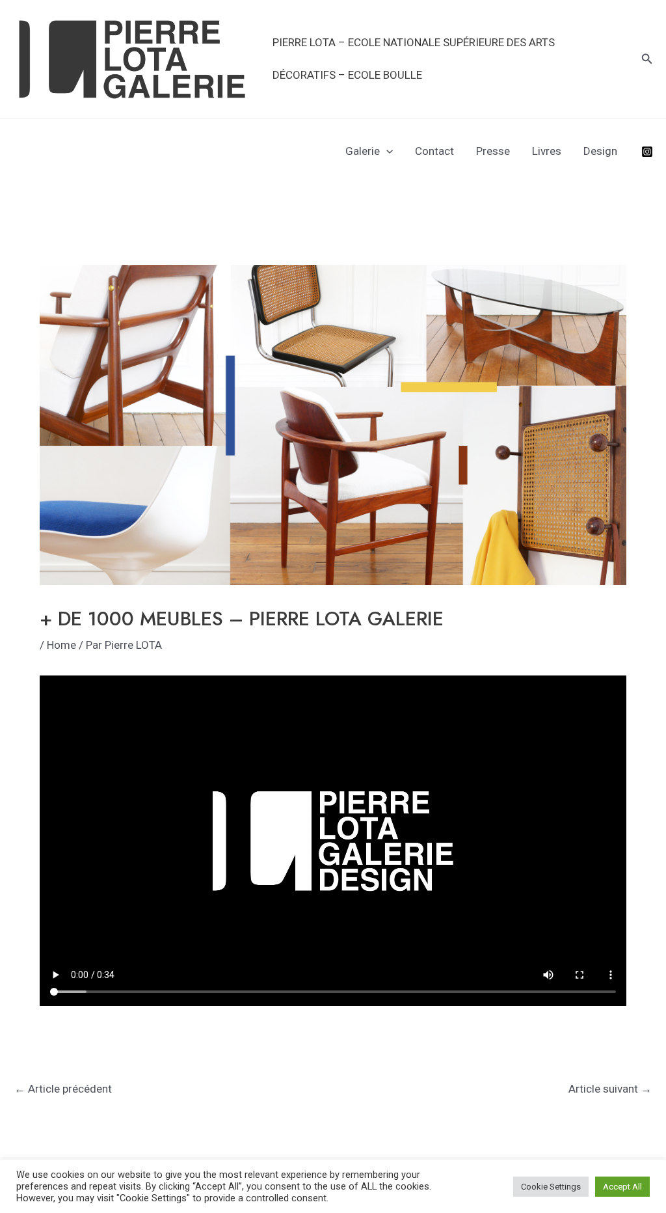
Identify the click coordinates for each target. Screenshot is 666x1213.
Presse (493, 150)
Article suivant (610, 1088)
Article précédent (63, 1088)
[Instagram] (647, 151)
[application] (386, 151)
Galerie (362, 150)
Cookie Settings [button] (551, 1187)
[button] (647, 59)
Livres (546, 150)
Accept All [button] (622, 1187)
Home (61, 644)
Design (600, 150)
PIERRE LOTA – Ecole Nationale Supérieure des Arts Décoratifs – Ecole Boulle (414, 58)
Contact (434, 150)
